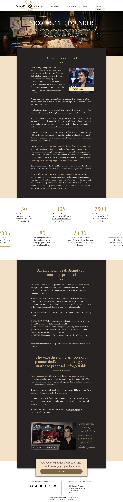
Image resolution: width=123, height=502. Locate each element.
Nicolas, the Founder (76, 486)
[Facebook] (45, 486)
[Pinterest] (54, 486)
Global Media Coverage (77, 488)
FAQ (70, 492)
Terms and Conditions (66, 499)
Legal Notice (54, 499)
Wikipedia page (73, 410)
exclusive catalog (53, 401)
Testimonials (73, 490)
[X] (40, 486)
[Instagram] (31, 486)
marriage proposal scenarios (68, 174)
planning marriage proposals (45, 79)
